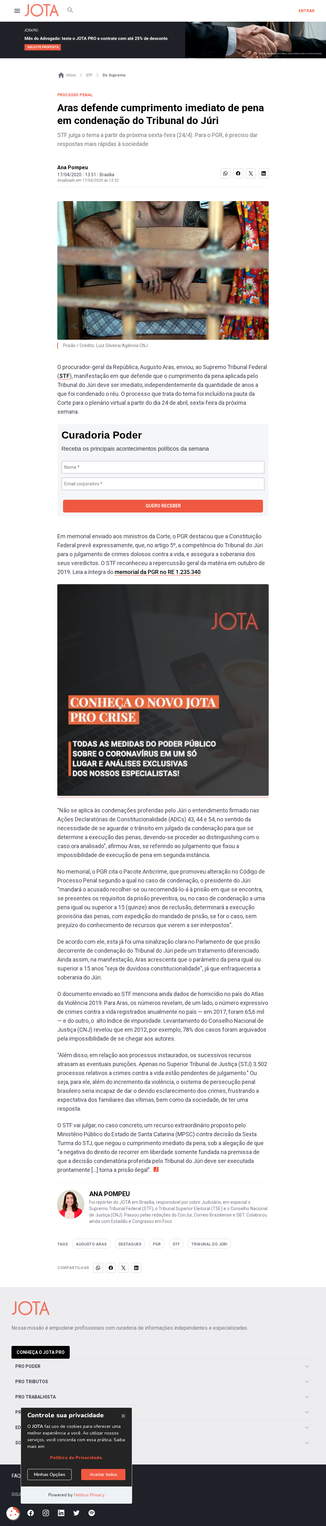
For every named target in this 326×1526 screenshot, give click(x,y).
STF (64, 376)
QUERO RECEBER (163, 505)
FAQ (16, 1476)
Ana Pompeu (72, 167)
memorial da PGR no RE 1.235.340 (158, 572)
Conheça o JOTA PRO (41, 1352)
